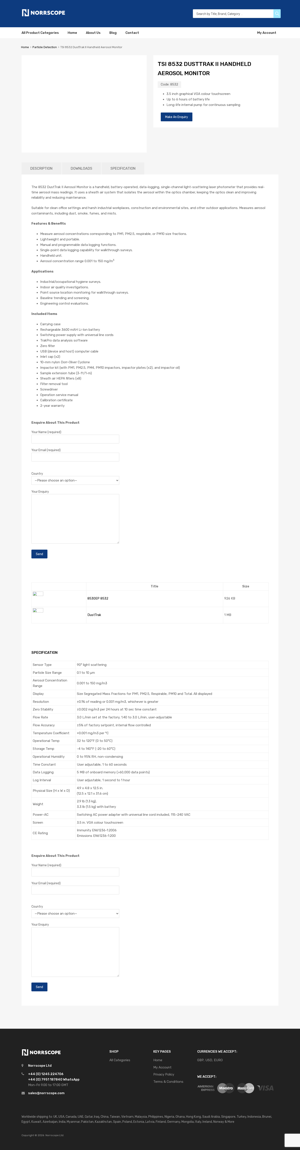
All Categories (119, 1060)
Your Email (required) (46, 450)
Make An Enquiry (176, 117)
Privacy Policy (163, 1074)
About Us (93, 33)
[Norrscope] (43, 16)
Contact (132, 33)
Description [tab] (41, 168)
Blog (113, 33)
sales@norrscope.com (46, 1093)
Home (72, 33)
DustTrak (94, 615)
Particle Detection (45, 47)
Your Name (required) (46, 432)
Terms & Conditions (168, 1082)
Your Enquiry (40, 491)
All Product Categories (40, 33)
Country (37, 473)
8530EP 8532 (97, 598)
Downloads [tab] (81, 168)
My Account (266, 33)
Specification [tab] (123, 168)
